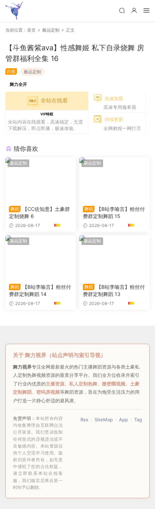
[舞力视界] (14, 11)
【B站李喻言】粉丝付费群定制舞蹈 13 (114, 290)
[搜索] (122, 10)
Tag (138, 419)
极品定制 (32, 71)
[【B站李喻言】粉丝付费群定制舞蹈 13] (114, 257)
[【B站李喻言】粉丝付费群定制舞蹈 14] (40, 257)
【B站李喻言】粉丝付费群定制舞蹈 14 (40, 290)
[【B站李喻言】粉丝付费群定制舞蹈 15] (114, 179)
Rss (84, 419)
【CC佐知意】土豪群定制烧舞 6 (39, 212)
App (123, 419)
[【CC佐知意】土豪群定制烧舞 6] (40, 179)
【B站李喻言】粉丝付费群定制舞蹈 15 (114, 212)
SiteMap (103, 419)
